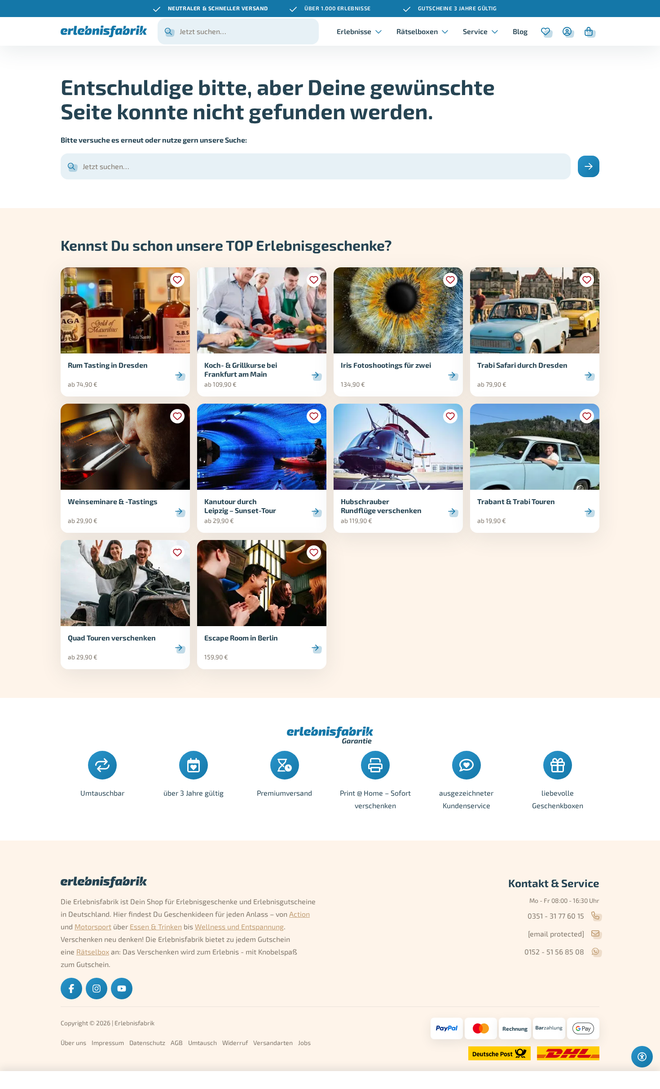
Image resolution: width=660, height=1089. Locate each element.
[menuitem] (520, 31)
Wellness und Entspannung (239, 926)
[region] (330, 8)
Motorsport (93, 926)
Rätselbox (92, 951)
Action (299, 914)
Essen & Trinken (156, 926)
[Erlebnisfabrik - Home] (104, 31)
